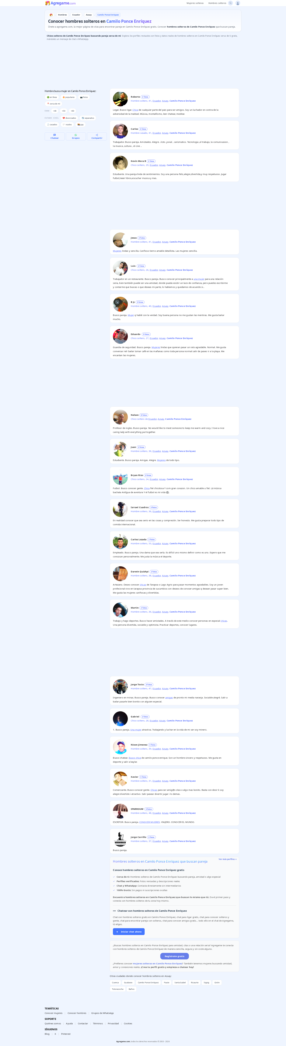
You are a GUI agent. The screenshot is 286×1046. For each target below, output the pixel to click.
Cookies (128, 1023)
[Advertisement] (134, 65)
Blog (47, 1033)
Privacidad (113, 1023)
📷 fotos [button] (84, 97)
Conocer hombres (77, 1012)
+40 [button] (54, 110)
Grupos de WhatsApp (102, 1012)
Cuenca (115, 982)
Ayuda (69, 1023)
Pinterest (65, 1033)
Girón (217, 982)
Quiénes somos (53, 1023)
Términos (98, 1023)
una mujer (199, 278)
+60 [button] (72, 110)
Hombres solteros (217, 3)
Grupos (76, 138)
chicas (143, 584)
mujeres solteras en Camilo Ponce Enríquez (157, 963)
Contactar (83, 1023)
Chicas (154, 789)
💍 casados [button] (52, 124)
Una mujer (135, 729)
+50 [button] (63, 110)
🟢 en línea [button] (52, 97)
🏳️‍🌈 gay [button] (80, 124)
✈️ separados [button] (88, 118)
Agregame (63, 3)
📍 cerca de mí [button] (53, 103)
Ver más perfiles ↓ (228, 859)
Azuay (165, 100)
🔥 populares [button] (69, 97)
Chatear (54, 138)
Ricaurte (194, 982)
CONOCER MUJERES (149, 821)
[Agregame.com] (51, 15)
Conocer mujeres (53, 1012)
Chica (135, 109)
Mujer (131, 315)
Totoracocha (117, 989)
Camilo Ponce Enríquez (148, 982)
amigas (169, 697)
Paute (166, 982)
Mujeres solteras (195, 3)
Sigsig (206, 982)
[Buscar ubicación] (231, 3)
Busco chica (135, 757)
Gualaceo (128, 982)
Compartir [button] (96, 138)
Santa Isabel (180, 982)
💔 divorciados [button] (69, 118)
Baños (131, 989)
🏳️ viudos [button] (67, 124)
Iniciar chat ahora (129, 931)
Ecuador (157, 100)
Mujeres (117, 250)
